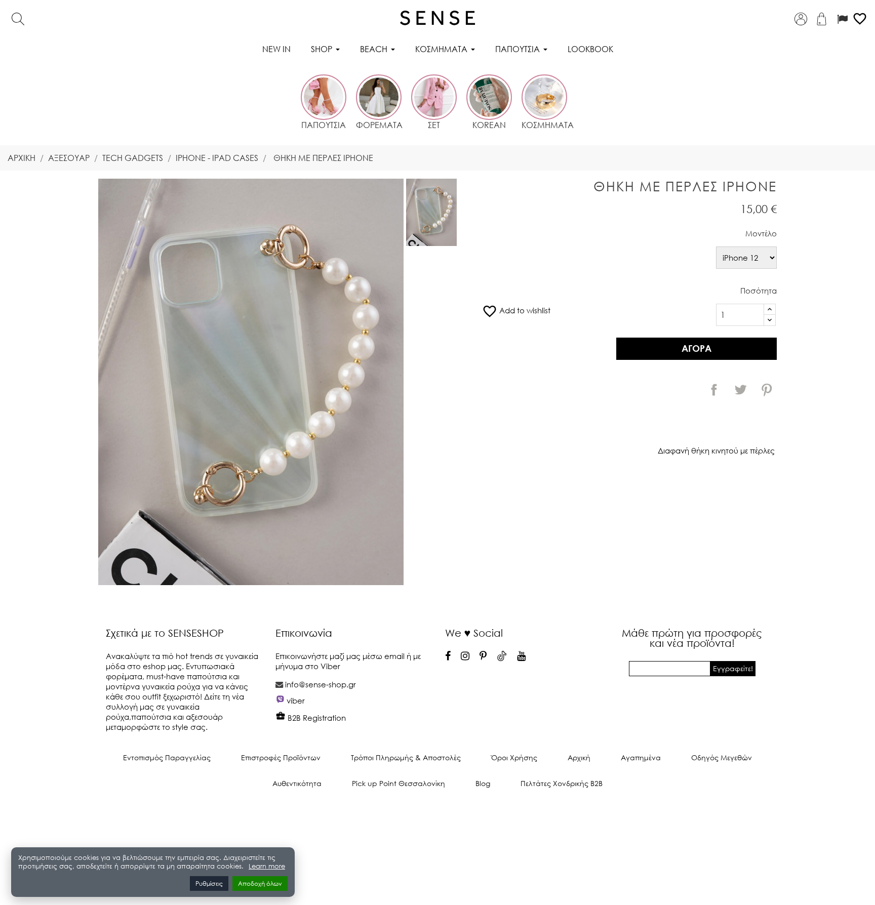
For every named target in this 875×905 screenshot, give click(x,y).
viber (296, 700)
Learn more (267, 866)
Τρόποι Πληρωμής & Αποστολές (406, 757)
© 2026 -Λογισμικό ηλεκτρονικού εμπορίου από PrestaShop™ (437, 817)
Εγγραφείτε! (733, 668)
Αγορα (696, 348)
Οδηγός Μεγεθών (721, 757)
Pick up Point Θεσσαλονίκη (398, 783)
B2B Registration (316, 718)
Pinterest (767, 390)
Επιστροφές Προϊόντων (281, 757)
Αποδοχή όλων (260, 883)
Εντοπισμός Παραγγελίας (167, 757)
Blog (482, 783)
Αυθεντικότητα (297, 783)
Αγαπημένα (641, 757)
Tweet (740, 390)
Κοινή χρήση (714, 390)
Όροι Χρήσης (514, 757)
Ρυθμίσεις (209, 883)
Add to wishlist (516, 310)
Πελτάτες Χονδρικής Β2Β (562, 783)
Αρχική (579, 757)
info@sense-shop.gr (320, 684)
